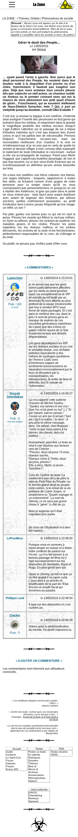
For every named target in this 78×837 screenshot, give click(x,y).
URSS (54, 754)
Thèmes (24, 18)
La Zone (39, 4)
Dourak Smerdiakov (15, 395)
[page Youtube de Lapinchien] (17, 298)
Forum (9, 760)
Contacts (11, 754)
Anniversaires (36, 775)
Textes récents (59, 751)
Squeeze (33, 801)
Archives (33, 772)
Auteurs (32, 780)
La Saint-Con (13, 757)
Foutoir (10, 766)
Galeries (10, 763)
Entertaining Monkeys (35, 797)
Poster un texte (37, 751)
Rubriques (34, 757)
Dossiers (33, 760)
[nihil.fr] (32, 792)
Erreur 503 (12, 769)
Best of (32, 766)
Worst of (33, 769)
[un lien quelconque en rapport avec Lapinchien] (17, 294)
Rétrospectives (36, 777)
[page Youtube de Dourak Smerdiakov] (15, 413)
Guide (9, 751)
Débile (35, 18)
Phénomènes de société (57, 18)
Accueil (17, 748)
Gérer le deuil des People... (39, 42)
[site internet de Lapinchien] (8, 294)
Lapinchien (15, 278)
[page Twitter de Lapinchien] (13, 298)
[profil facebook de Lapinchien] (21, 294)
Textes (39, 748)
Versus (41, 49)
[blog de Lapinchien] (13, 294)
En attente (34, 754)
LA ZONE (8, 18)
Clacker (15, 615)
